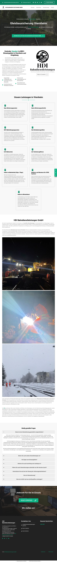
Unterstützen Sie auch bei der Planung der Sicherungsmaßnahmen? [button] (29, 471)
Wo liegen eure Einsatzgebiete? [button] (29, 459)
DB (4, 408)
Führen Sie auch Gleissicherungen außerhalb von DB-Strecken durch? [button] (29, 467)
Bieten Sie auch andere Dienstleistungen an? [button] (29, 455)
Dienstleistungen (46, 7)
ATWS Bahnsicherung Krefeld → (35, 561)
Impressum (43, 551)
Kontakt (52, 7)
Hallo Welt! (42, 524)
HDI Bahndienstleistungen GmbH (14, 7)
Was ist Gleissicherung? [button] (29, 475)
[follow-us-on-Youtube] (8, 538)
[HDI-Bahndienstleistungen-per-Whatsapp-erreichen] (55, 175)
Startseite (32, 7)
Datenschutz (51, 551)
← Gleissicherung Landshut (21, 561)
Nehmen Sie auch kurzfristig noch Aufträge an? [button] (29, 463)
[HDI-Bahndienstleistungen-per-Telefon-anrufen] (55, 170)
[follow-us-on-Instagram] (6, 538)
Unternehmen (38, 7)
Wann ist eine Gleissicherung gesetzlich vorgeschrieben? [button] (29, 432)
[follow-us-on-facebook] (2, 538)
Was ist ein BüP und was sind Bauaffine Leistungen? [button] (29, 479)
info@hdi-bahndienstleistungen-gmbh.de (11, 2)
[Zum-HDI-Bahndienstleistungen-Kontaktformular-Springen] (55, 172)
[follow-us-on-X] (4, 538)
